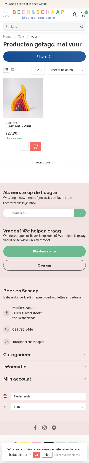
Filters (42, 56)
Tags (21, 36)
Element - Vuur (18, 126)
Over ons (44, 265)
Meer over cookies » (67, 454)
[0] (83, 14)
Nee (47, 454)
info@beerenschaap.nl (28, 342)
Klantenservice (44, 251)
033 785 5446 (22, 329)
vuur (34, 36)
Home (7, 36)
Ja (36, 454)
